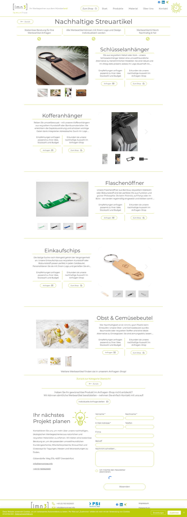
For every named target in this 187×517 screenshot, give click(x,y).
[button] (118, 8)
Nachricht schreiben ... (105, 449)
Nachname (130, 414)
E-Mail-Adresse (102, 423)
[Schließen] (183, 512)
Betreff (98, 441)
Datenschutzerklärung (24, 514)
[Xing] (167, 2)
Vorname (99, 414)
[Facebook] (159, 2)
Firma (98, 432)
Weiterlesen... (124, 67)
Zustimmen (174, 512)
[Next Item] (84, 65)
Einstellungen (158, 512)
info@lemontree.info (66, 507)
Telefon (128, 423)
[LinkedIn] (163, 2)
